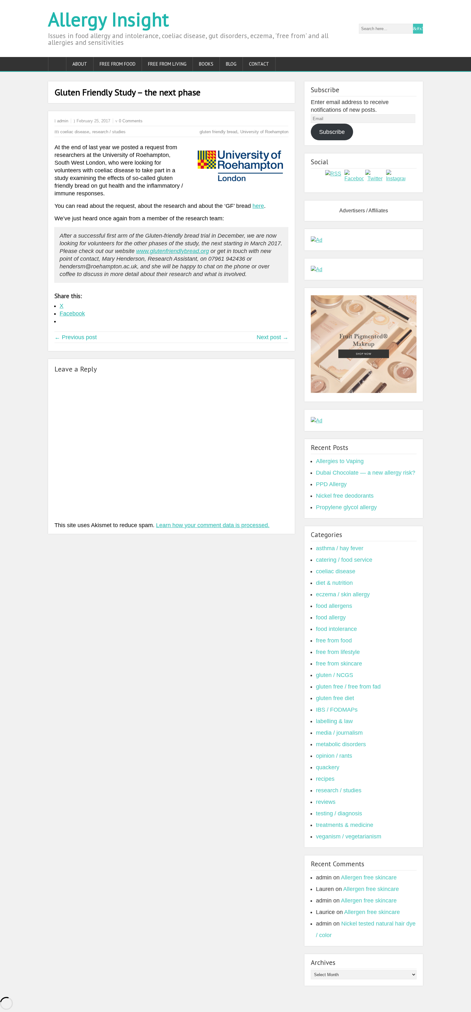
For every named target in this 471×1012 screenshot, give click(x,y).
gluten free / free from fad (348, 686)
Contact (259, 64)
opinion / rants (334, 756)
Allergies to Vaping (340, 461)
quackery (327, 767)
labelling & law (334, 721)
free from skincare (339, 663)
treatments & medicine (344, 825)
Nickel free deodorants (345, 496)
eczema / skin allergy (343, 594)
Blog (231, 64)
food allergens (334, 606)
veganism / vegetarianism (348, 836)
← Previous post (75, 337)
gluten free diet (335, 698)
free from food (334, 640)
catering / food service (344, 560)
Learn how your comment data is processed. (212, 525)
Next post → (272, 337)
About (79, 64)
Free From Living (167, 64)
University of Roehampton (264, 131)
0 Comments (131, 120)
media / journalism (339, 733)
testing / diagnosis (339, 813)
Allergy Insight (108, 19)
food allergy (331, 617)
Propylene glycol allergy (346, 507)
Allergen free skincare (369, 877)
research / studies (109, 131)
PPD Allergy (331, 484)
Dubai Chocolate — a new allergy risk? (365, 472)
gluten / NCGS (334, 675)
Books (206, 64)
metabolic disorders (341, 744)
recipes (325, 779)
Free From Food (118, 64)
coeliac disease (74, 131)
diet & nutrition (334, 583)
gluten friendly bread (218, 131)
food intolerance (336, 629)
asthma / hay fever (339, 548)
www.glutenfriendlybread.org (172, 251)
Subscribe (332, 132)
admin (62, 120)
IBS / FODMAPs (337, 709)
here (258, 206)
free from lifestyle (338, 652)
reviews (325, 802)
